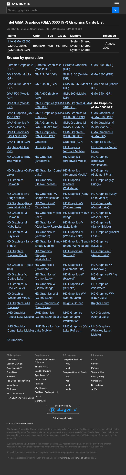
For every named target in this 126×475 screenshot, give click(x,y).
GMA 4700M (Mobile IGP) (104, 85)
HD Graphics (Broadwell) (43, 158)
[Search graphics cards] (115, 10)
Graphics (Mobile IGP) (18, 149)
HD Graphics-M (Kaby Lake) (17, 224)
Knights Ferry (100, 303)
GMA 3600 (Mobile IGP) (19, 85)
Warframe (11, 389)
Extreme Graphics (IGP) (75, 66)
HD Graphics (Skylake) (99, 243)
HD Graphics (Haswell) (15, 182)
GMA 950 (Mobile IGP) (18, 105)
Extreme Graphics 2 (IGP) (20, 66)
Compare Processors (72, 359)
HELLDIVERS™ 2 (15, 393)
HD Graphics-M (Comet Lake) (101, 205)
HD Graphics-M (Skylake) (17, 234)
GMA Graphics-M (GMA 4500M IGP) (47, 124)
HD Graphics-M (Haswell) (17, 214)
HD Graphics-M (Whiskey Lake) (73, 234)
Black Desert (12, 372)
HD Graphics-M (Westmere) (45, 234)
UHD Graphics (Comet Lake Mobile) (20, 328)
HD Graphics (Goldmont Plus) (102, 172)
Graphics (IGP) (73, 141)
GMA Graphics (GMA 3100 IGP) (77, 105)
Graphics (41, 141)
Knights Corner (73, 303)
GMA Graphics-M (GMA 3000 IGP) (74, 115)
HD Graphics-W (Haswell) (73, 276)
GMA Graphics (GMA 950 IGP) (49, 115)
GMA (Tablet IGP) (18, 141)
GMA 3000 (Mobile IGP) (19, 76)
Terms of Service (82, 457)
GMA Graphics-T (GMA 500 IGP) (46, 134)
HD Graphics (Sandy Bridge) (20, 243)
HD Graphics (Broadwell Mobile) (75, 158)
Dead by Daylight (14, 363)
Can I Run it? (18, 3)
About (94, 359)
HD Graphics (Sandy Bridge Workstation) (76, 243)
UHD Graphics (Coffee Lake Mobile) (48, 314)
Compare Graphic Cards (32, 28)
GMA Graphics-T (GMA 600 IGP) (74, 134)
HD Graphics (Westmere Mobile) (19, 295)
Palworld (11, 376)
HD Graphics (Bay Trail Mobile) (18, 158)
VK (95, 389)
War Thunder (41, 387)
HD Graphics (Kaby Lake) (75, 195)
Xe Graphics (15, 340)
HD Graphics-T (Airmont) (73, 253)
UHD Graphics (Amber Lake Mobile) (20, 314)
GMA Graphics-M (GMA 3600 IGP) (18, 124)
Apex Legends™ (14, 367)
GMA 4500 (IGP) (46, 83)
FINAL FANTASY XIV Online (20, 397)
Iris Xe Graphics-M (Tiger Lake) (47, 305)
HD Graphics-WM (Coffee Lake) (46, 295)
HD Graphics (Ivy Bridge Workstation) (48, 195)
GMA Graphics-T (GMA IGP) (102, 134)
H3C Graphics (44, 147)
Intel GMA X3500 (19, 41)
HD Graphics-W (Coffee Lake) (17, 276)
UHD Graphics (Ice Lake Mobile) (47, 328)
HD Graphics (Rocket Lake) (105, 234)
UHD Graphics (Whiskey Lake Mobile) (101, 330)
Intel (47, 28)
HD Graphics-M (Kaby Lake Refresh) (48, 224)
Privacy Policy (97, 376)
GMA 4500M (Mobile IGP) (76, 85)
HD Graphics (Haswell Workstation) (71, 184)
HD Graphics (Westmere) (99, 286)
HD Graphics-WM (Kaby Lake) (102, 295)
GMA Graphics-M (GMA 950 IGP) (18, 134)
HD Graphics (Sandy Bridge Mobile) (48, 243)
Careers (94, 363)
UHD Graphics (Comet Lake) (100, 314)
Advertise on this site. (63, 417)
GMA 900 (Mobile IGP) (74, 95)
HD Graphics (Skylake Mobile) (17, 253)
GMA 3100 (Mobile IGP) (75, 76)
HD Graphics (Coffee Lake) (20, 172)
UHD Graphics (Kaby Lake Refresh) (77, 328)
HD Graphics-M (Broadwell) (45, 205)
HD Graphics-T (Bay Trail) (20, 266)
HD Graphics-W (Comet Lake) (45, 276)
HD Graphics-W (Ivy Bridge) (104, 276)
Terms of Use (97, 372)
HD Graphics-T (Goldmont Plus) (73, 266)
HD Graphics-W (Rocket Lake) (17, 286)
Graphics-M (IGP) (102, 141)
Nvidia (68, 389)
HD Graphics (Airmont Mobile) (74, 149)
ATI (67, 380)
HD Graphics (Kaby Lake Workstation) (19, 205)
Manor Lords (12, 384)
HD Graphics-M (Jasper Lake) (101, 214)
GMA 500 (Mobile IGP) (18, 95)
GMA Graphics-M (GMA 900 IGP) (102, 124)
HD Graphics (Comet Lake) (48, 172)
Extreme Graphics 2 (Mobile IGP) (48, 66)
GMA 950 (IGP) (101, 93)
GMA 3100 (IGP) (46, 74)
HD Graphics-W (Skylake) (73, 286)
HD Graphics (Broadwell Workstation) (99, 160)
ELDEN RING (13, 359)
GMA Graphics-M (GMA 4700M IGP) (75, 124)
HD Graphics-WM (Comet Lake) (74, 295)
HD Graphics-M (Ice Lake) (48, 214)
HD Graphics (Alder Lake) (104, 149)
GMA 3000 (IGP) (102, 64)
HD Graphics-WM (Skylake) (18, 305)
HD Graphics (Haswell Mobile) (46, 182)
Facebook (98, 384)
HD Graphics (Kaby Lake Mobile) (104, 195)
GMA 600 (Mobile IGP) (46, 95)
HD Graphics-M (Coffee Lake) (73, 205)
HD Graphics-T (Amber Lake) (101, 253)
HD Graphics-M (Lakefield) (73, 224)
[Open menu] (117, 3)
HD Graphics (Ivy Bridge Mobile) (18, 195)
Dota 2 (38, 396)
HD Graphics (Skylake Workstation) (43, 255)
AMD (68, 363)
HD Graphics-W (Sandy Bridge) (45, 286)
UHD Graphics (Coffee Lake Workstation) (72, 316)
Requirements (42, 355)
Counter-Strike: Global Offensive (45, 361)
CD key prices (14, 355)
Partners (95, 367)
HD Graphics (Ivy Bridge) (102, 182)
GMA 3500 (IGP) (102, 74)
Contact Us (96, 380)
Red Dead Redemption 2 (18, 380)
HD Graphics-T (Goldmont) (44, 266)
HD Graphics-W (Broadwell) (101, 266)
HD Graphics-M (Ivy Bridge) (76, 214)
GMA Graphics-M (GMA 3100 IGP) (102, 115)
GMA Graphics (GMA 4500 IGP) (20, 115)
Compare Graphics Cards (74, 372)
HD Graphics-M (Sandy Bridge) (101, 224)
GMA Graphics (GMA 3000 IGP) (49, 105)
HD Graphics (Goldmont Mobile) (75, 172)
